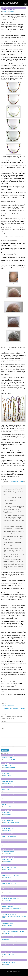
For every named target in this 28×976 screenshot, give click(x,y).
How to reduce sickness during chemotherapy (13, 931)
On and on (4, 844)
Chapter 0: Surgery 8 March (8, 962)
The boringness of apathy (8, 828)
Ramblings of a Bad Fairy (7, 705)
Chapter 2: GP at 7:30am (7, 947)
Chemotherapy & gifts (7, 758)
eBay (10, 941)
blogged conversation (17, 481)
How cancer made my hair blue (9, 914)
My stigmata (5, 805)
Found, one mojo (5, 939)
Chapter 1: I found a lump (8, 955)
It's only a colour (6, 812)
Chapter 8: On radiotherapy (8, 797)
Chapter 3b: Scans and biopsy (9, 883)
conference (11, 916)
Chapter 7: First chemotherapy (9, 836)
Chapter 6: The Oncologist (8, 852)
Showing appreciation (7, 765)
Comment (4, 736)
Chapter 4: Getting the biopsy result (10, 875)
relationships (14, 845)
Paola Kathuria (9, 2)
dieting (10, 822)
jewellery (6, 11)
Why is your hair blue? (7, 906)
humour (10, 908)
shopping (18, 941)
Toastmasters (18, 908)
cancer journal (11, 11)
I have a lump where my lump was (9, 867)
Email (3, 728)
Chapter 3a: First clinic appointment (10, 899)
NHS (3, 11)
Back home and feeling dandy (8, 891)
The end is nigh (5, 773)
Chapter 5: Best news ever (8, 859)
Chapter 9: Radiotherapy (7, 781)
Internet (14, 908)
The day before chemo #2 (7, 820)
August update (5, 789)
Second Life (17, 822)
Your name (3, 721)
